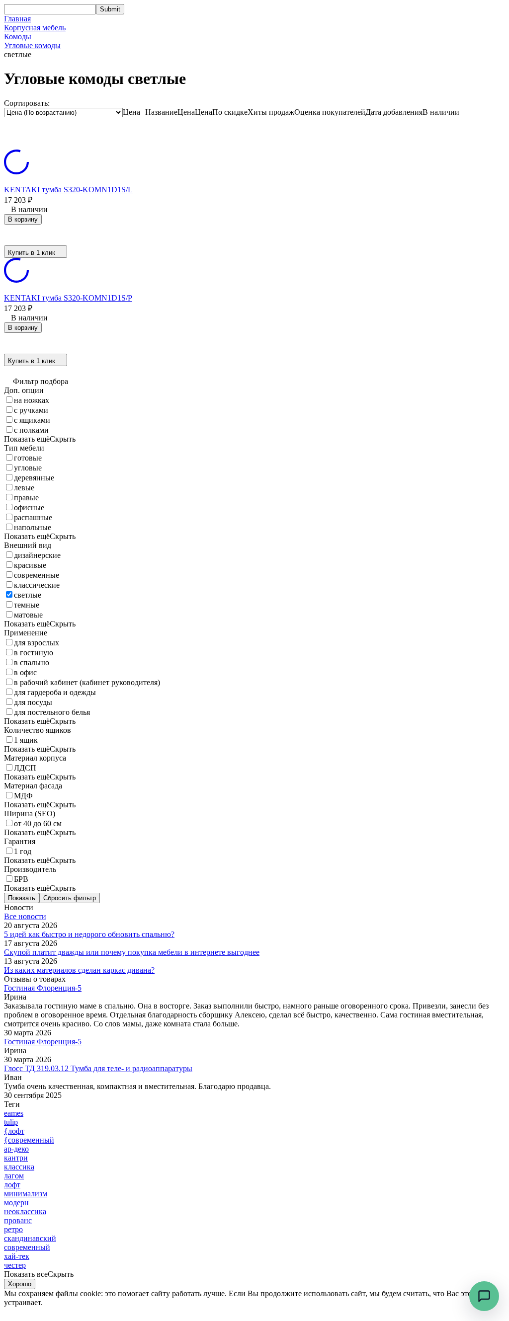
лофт (12, 1184)
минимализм (25, 1193)
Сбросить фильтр (69, 898)
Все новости (25, 916)
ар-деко (16, 1149)
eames (13, 1113)
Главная (17, 18)
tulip (11, 1122)
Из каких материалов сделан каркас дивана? (79, 970)
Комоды (17, 36)
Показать (21, 898)
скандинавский (30, 1238)
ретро (13, 1229)
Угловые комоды (32, 45)
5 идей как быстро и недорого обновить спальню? (89, 934)
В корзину (23, 219)
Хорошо (19, 1284)
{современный (29, 1140)
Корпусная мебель (35, 27)
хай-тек (16, 1256)
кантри (16, 1158)
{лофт (14, 1131)
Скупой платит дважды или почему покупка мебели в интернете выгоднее (131, 952)
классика (19, 1167)
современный (27, 1247)
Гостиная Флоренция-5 (43, 988)
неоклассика (25, 1211)
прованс (18, 1220)
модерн (16, 1202)
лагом (14, 1175)
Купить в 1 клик (31, 252)
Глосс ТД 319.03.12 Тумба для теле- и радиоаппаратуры (98, 1068)
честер (15, 1265)
